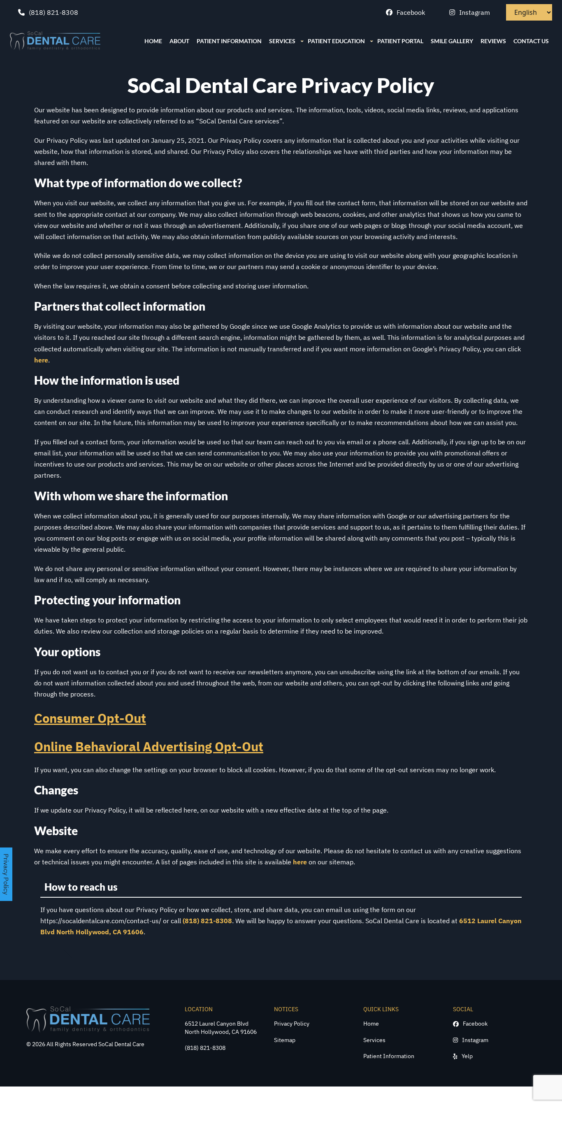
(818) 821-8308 (53, 12)
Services (374, 1040)
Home (371, 1023)
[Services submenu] (302, 40)
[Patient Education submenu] (371, 40)
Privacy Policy (291, 1023)
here (41, 360)
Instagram (474, 12)
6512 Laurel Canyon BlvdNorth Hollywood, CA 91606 (221, 1027)
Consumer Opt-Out (90, 718)
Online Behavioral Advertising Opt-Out (148, 746)
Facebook (411, 12)
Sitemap (284, 1040)
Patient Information (388, 1056)
